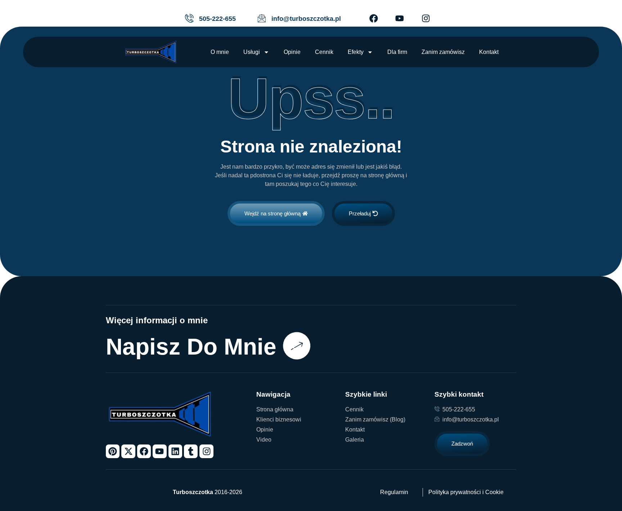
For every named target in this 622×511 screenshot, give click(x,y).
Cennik (324, 52)
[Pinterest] (113, 451)
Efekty (356, 52)
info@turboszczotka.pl (306, 18)
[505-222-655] (189, 18)
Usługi (251, 52)
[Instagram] (426, 18)
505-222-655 (217, 18)
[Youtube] (399, 18)
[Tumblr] (191, 451)
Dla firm (397, 52)
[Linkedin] (175, 451)
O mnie (220, 52)
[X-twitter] (128, 451)
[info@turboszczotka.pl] (261, 18)
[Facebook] (373, 18)
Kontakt (489, 52)
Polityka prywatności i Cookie (466, 492)
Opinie (292, 52)
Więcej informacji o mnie (157, 320)
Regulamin (394, 492)
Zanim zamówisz (443, 52)
